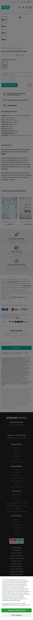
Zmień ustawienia (16, 615)
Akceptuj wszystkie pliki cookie (16, 610)
